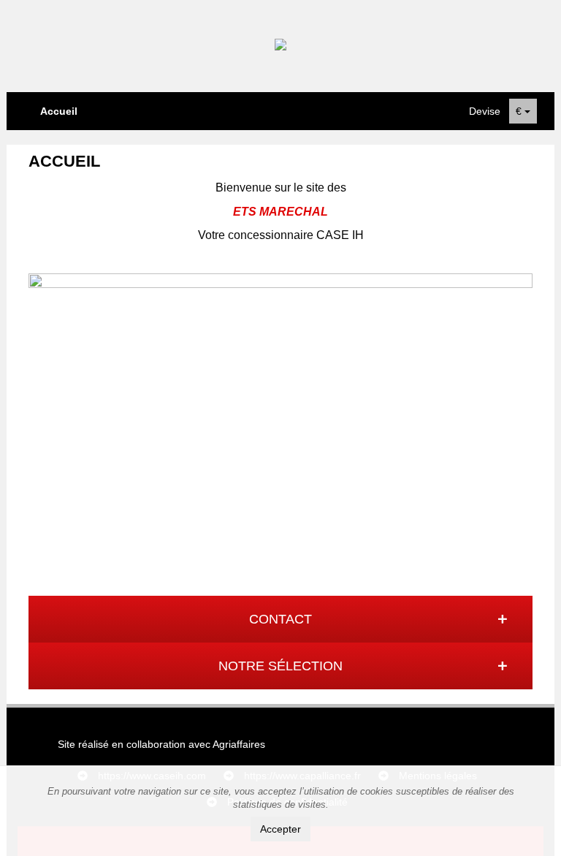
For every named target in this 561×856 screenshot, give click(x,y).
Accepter (280, 829)
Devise (484, 111)
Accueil (58, 111)
